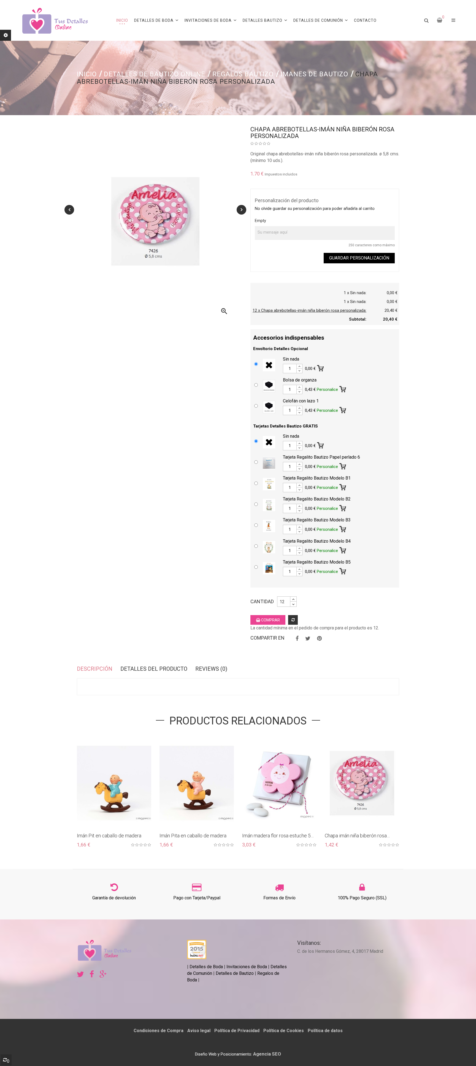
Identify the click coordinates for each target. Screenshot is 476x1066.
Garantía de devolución (114, 897)
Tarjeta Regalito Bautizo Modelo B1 (317, 478)
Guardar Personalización (359, 258)
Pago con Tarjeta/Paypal (196, 897)
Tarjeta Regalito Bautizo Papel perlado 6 (321, 457)
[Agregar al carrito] (321, 367)
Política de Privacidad (236, 1030)
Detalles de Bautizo (235, 973)
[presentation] (69, 210)
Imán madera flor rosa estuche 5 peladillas (276, 836)
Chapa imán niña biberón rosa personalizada (356, 836)
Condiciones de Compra (158, 1030)
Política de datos (325, 1030)
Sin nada (291, 359)
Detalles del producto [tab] (153, 668)
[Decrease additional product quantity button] (299, 370)
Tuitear (307, 638)
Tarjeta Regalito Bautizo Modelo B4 (317, 541)
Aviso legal (198, 1030)
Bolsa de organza (300, 380)
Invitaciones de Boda (247, 966)
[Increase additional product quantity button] (299, 366)
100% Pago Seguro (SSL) (362, 897)
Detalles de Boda (206, 966)
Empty (260, 220)
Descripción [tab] (94, 668)
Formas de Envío (279, 897)
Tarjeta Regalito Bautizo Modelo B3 (317, 520)
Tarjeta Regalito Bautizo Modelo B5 (317, 562)
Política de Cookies (283, 1030)
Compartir (297, 638)
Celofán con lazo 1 (301, 401)
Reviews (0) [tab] (211, 668)
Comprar (270, 620)
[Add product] (293, 620)
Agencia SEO (267, 1054)
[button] (453, 20)
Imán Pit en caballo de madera (109, 835)
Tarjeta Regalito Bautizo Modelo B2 (317, 499)
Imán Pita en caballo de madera (192, 835)
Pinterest (319, 638)
